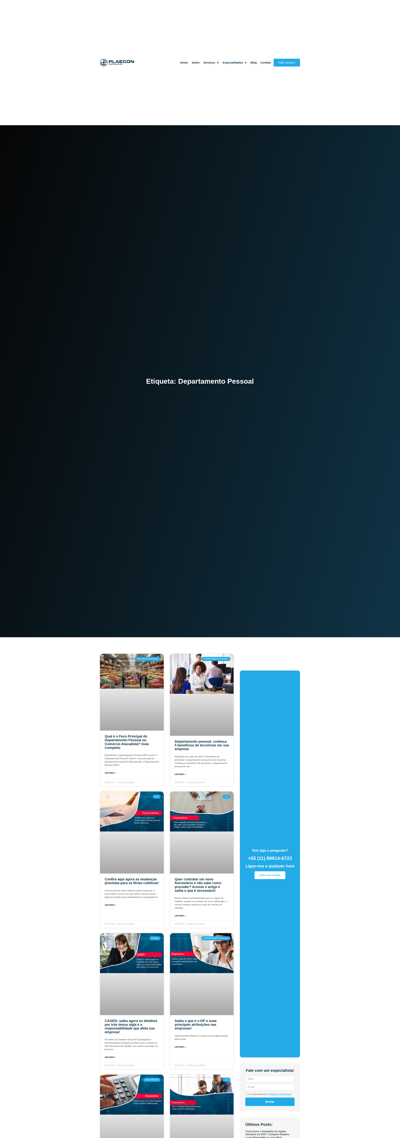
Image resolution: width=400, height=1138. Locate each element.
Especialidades (233, 62)
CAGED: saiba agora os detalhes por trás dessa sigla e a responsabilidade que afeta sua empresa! (131, 1026)
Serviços (209, 62)
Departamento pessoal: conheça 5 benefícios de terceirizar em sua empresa (202, 745)
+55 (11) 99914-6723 (270, 858)
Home (184, 62)
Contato (265, 62)
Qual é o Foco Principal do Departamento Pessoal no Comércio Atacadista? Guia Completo (127, 742)
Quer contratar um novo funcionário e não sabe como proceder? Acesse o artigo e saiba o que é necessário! (198, 885)
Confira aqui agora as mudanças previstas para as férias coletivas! (132, 881)
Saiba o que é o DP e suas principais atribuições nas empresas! (196, 1024)
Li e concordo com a (269, 1094)
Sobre (196, 62)
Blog (253, 62)
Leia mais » (110, 773)
